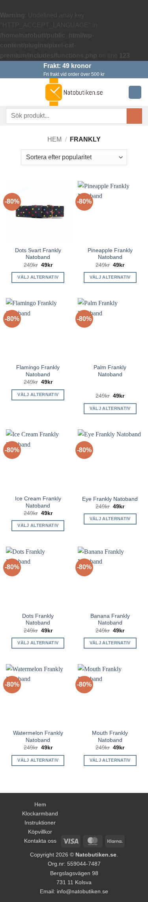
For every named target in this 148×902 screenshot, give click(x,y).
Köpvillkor (40, 831)
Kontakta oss (40, 841)
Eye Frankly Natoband (110, 499)
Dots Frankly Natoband (38, 619)
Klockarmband (40, 813)
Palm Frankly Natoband (110, 370)
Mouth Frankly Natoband (110, 736)
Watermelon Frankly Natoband (38, 736)
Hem (54, 139)
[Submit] (134, 116)
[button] (10, 92)
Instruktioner (40, 822)
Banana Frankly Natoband (110, 619)
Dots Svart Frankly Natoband (38, 253)
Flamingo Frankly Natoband (38, 370)
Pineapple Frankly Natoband (110, 253)
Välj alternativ (37, 277)
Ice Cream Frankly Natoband (38, 502)
